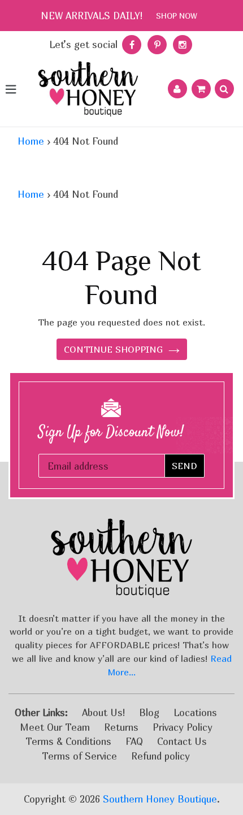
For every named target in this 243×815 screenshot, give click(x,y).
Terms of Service (79, 756)
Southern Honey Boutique (160, 799)
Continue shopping (113, 349)
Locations (195, 712)
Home (31, 141)
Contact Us (182, 741)
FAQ (134, 741)
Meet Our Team (55, 727)
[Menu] (10, 88)
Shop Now (176, 15)
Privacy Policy (182, 727)
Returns (121, 727)
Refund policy (160, 756)
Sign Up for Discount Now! (111, 432)
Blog (149, 712)
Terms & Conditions (68, 741)
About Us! (103, 712)
